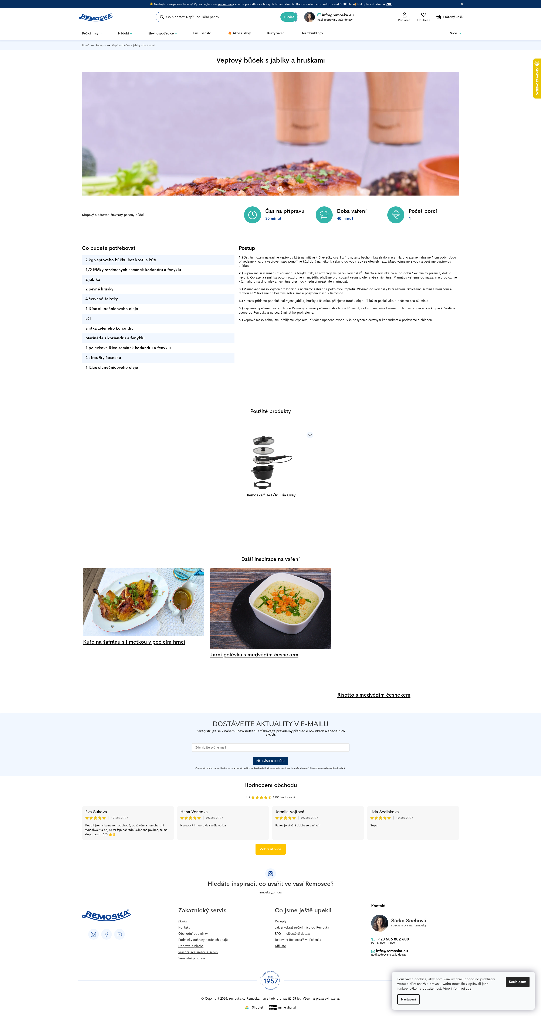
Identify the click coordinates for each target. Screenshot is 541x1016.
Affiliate (280, 945)
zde (468, 988)
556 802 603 (392, 939)
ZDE (389, 4)
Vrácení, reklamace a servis (198, 952)
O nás (182, 921)
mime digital (287, 1007)
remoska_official (270, 892)
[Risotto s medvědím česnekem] (397, 630)
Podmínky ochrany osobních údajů (203, 939)
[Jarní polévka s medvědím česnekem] (270, 610)
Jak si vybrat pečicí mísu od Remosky (302, 927)
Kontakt (184, 927)
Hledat (289, 17)
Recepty (280, 921)
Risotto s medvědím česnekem (373, 694)
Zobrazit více (270, 849)
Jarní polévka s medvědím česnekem (254, 654)
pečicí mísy (226, 4)
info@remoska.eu (338, 15)
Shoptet (257, 1007)
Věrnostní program (191, 958)
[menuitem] (92, 33)
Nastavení (408, 999)
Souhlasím (517, 982)
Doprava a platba (190, 945)
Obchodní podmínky (193, 933)
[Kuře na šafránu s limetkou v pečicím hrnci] (143, 603)
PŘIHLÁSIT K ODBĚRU (270, 761)
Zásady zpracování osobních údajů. (327, 768)
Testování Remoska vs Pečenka (298, 939)
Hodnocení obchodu (270, 785)
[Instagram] (93, 934)
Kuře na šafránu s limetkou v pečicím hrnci (134, 641)
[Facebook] (106, 934)
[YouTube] (119, 934)
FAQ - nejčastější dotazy (292, 933)
